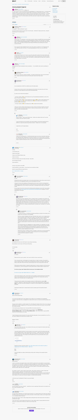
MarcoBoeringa (19, 80)
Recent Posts (54, 9)
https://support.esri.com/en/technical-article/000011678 (31, 189)
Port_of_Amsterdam (20, 176)
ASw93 (18, 52)
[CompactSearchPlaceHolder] (61, 1)
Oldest (16, 24)
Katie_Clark (18, 324)
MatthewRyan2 (16, 391)
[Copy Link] (28, 10)
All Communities (55, 8)
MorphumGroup (17, 293)
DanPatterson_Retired (17, 26)
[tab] (14, 22)
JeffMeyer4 (16, 9)
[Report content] (50, 7)
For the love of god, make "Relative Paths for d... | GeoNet (24, 272)
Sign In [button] (31, 410)
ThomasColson (16, 239)
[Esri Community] (14, 1)
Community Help (55, 12)
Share (13, 18)
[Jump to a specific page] (50, 24)
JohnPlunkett (16, 147)
